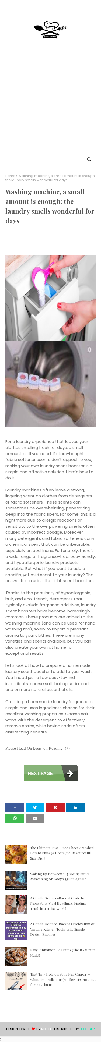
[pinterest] (51, 5)
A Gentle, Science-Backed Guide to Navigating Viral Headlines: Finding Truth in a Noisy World (58, 903)
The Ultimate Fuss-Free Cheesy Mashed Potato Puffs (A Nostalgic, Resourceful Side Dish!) (62, 852)
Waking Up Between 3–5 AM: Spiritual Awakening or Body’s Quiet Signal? (59, 876)
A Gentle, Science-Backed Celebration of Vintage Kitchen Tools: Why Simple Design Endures (62, 929)
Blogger (87, 1029)
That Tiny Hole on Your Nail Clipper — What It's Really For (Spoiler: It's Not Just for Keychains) (63, 979)
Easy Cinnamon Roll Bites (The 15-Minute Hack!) (63, 953)
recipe (46, 1029)
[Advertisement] (50, 102)
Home (10, 176)
